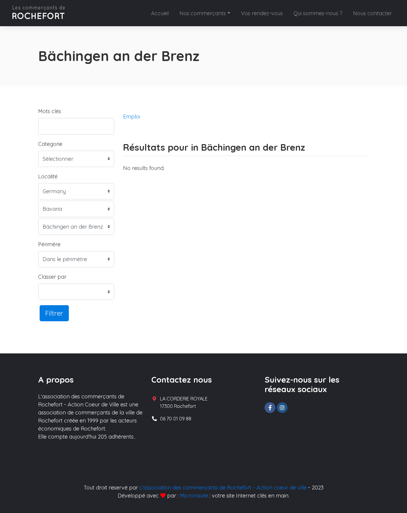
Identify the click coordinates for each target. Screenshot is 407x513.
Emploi (131, 116)
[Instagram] (282, 407)
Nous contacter (372, 13)
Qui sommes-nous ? (317, 13)
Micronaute (194, 495)
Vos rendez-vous (262, 13)
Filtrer (54, 313)
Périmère (49, 244)
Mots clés (49, 111)
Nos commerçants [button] (202, 13)
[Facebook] (270, 407)
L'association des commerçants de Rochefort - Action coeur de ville (223, 487)
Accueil (160, 13)
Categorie (50, 144)
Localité (48, 176)
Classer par (52, 276)
